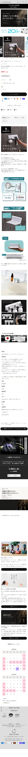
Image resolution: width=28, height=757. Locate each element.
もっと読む (14, 569)
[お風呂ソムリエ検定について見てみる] (14, 498)
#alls (2, 423)
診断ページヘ (14, 606)
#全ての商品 (8, 424)
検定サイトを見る (14, 638)
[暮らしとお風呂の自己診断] (14, 580)
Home (2, 61)
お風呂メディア (17, 718)
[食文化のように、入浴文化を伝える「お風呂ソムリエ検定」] (14, 617)
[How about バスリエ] (14, 549)
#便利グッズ (7, 423)
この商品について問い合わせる (14, 105)
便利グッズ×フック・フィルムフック (12, 61)
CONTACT (14, 710)
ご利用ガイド (11, 724)
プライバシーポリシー (21, 725)
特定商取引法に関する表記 (8, 725)
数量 (2, 86)
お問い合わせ (18, 726)
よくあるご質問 (10, 726)
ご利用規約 (17, 724)
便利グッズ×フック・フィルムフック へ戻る (15, 428)
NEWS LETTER (14, 708)
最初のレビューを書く (20, 117)
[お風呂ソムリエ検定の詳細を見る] (14, 18)
